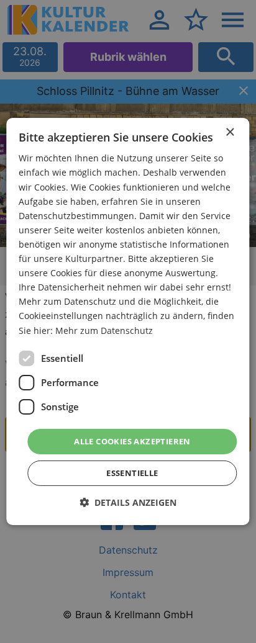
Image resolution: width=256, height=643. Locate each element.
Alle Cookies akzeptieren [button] (132, 441)
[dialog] (127, 321)
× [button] (229, 132)
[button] (128, 502)
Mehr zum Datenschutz (104, 330)
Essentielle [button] (132, 473)
